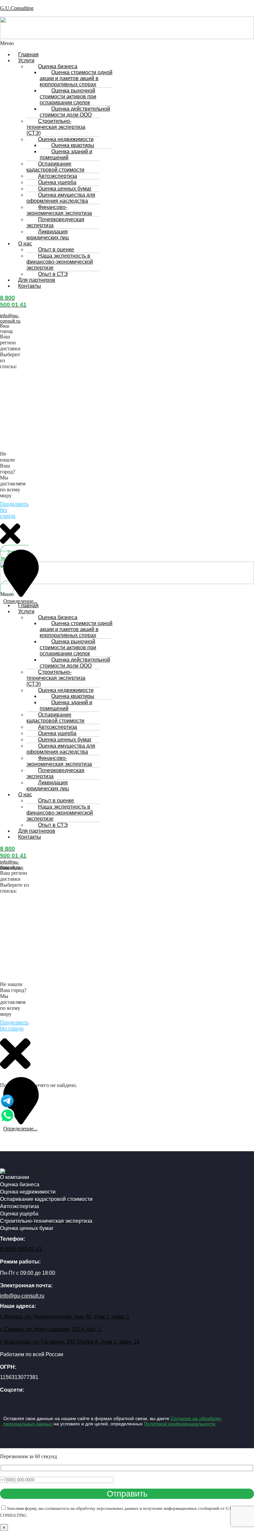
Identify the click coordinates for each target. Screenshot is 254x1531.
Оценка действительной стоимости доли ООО (75, 112)
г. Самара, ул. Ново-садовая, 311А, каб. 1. (51, 1329)
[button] (53, 43)
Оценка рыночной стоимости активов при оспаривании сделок (68, 96)
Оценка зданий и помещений (66, 154)
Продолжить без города (14, 1025)
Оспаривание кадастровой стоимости (55, 167)
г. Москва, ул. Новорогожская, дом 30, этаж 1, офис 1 (64, 1316)
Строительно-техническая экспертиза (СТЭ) (55, 127)
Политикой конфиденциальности (179, 1423)
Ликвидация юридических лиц (47, 234)
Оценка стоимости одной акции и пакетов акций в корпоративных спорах (76, 78)
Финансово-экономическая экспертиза (59, 210)
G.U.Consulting (16, 8)
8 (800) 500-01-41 (21, 1249)
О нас (25, 243)
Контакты (29, 286)
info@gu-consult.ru (10, 318)
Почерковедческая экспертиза (55, 222)
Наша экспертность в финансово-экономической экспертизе (59, 262)
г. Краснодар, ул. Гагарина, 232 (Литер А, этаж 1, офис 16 (70, 1342)
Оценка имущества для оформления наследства (60, 198)
